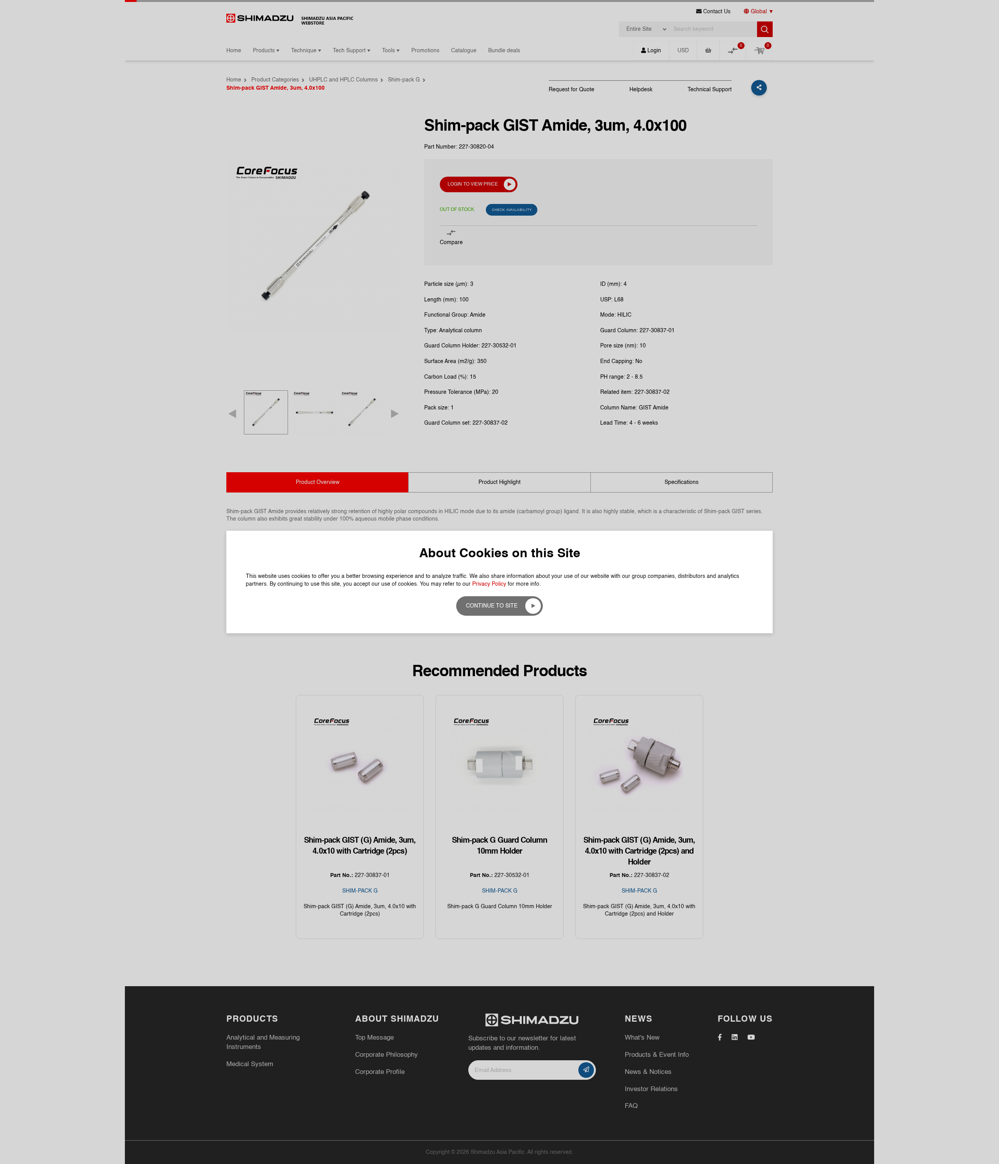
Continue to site (491, 606)
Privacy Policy (489, 584)
